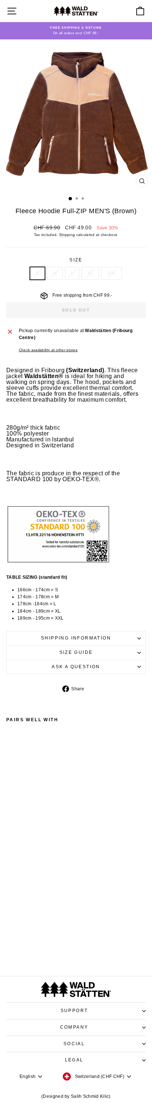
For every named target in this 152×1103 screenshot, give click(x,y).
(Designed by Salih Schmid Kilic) (76, 1096)
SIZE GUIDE (76, 652)
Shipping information (76, 638)
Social (74, 1043)
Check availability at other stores (48, 350)
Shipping (67, 235)
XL (90, 273)
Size (76, 259)
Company (74, 1027)
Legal (74, 1060)
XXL (111, 273)
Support (74, 1010)
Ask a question (76, 666)
